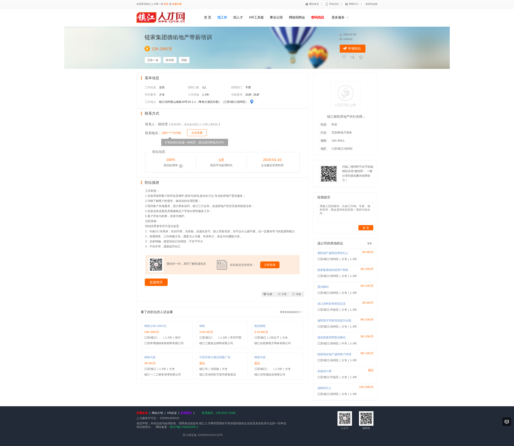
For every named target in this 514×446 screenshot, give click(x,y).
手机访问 (334, 4)
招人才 (238, 17)
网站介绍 (157, 412)
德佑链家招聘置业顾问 (331, 337)
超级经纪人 (324, 388)
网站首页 (314, 4)
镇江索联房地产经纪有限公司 (347, 116)
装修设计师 (324, 371)
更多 (369, 243)
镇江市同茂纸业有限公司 (269, 374)
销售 (202, 326)
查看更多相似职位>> (291, 312)
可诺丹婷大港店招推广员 (214, 357)
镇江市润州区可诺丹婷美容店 (217, 374)
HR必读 (172, 412)
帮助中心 (354, 4)
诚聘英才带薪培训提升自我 (334, 320)
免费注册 (177, 4)
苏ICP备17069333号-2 (184, 427)
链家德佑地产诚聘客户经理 (334, 354)
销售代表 (150, 357)
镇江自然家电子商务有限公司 (272, 343)
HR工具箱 (256, 17)
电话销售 (260, 326)
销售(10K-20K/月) (155, 326)
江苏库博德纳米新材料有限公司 (164, 343)
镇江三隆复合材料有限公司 (216, 343)
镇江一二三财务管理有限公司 (162, 374)
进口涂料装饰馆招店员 (331, 303)
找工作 (222, 17)
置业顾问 (323, 286)
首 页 (207, 17)
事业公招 (276, 17)
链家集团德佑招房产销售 (332, 269)
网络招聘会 (297, 17)
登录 (166, 4)
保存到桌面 (371, 4)
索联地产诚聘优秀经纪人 (332, 253)
